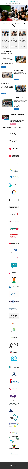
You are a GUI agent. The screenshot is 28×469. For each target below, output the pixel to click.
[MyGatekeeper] (14, 1)
